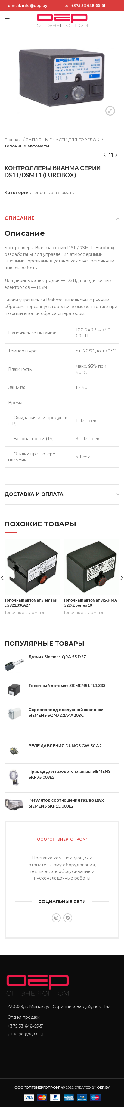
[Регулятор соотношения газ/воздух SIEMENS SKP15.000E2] (14, 804)
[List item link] (62, 1026)
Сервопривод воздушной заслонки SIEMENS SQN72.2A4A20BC (66, 712)
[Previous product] (104, 155)
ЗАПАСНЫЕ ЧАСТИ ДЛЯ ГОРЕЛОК (63, 139)
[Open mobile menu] (7, 20)
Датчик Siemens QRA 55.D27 (57, 656)
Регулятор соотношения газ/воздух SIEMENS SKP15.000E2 (66, 802)
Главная (13, 139)
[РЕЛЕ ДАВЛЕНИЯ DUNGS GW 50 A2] (14, 751)
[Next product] (116, 155)
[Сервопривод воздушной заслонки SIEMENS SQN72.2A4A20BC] (14, 713)
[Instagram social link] (56, 918)
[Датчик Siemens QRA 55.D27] (14, 663)
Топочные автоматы (27, 145)
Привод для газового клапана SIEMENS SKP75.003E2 (69, 774)
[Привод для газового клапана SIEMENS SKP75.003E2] (14, 778)
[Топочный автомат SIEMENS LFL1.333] (14, 689)
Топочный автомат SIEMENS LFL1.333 (67, 685)
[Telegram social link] (67, 918)
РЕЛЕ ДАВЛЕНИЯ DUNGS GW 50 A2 (65, 745)
